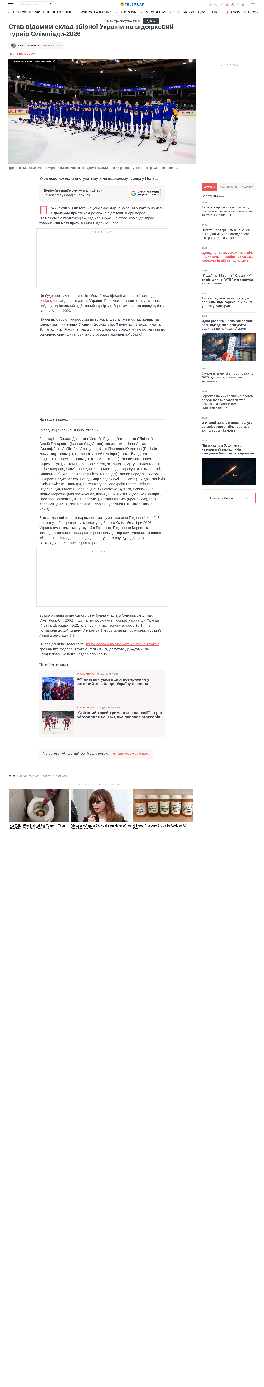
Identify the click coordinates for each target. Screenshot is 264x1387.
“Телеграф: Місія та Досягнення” (196, 12)
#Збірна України (28, 775)
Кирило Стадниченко (28, 45)
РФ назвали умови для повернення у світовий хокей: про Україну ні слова (113, 681)
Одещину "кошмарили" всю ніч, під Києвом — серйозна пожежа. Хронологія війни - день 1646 (227, 256)
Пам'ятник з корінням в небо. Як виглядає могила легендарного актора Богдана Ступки (226, 234)
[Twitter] (232, 4)
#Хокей (46, 775)
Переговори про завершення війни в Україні (42, 12)
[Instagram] (237, 4)
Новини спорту (85, 674)
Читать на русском (22, 53)
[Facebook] (210, 4)
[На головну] (132, 4)
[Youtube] (227, 4)
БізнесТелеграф (155, 12)
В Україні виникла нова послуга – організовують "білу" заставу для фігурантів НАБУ (228, 426)
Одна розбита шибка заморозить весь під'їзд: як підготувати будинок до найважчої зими (228, 324)
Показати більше (222, 498)
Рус (253, 4)
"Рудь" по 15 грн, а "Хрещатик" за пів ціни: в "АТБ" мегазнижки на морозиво (227, 279)
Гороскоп (255, 12)
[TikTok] (243, 4)
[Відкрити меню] (11, 4)
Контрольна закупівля (96, 12)
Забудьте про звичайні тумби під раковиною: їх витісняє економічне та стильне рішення (228, 211)
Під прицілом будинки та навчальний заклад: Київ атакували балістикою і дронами (228, 449)
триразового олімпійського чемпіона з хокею (122, 644)
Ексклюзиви (127, 12)
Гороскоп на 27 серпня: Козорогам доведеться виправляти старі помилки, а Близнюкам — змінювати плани (227, 402)
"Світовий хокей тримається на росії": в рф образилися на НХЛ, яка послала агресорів (119, 715)
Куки (136, 21)
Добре (151, 21)
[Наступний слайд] (257, 12)
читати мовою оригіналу (131, 753)
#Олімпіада (60, 775)
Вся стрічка (210, 196)
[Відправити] (51, 4)
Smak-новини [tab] (228, 187)
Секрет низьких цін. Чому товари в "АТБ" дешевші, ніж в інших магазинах (227, 377)
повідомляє (49, 301)
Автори (236, 12)
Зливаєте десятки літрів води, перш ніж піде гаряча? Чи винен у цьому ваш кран (227, 302)
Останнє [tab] (209, 187)
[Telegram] (222, 4)
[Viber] (216, 4)
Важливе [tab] (247, 187)
